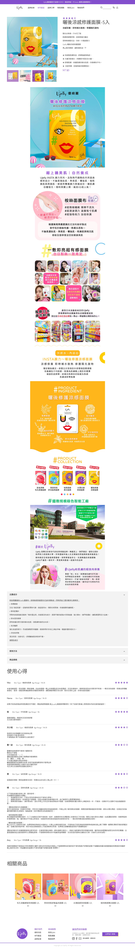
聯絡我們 (81, 8)
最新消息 (37, 932)
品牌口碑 (51, 8)
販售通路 (60, 8)
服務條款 (92, 938)
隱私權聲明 (86, 938)
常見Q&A (70, 8)
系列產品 (41, 8)
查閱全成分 (13, 640)
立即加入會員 (110, 934)
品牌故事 (31, 8)
